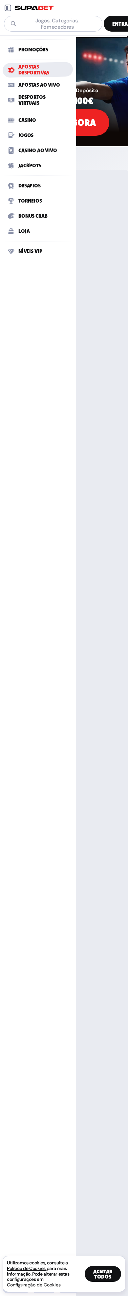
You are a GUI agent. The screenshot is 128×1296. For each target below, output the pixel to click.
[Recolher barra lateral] (8, 8)
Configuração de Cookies (34, 1284)
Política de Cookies (27, 1268)
